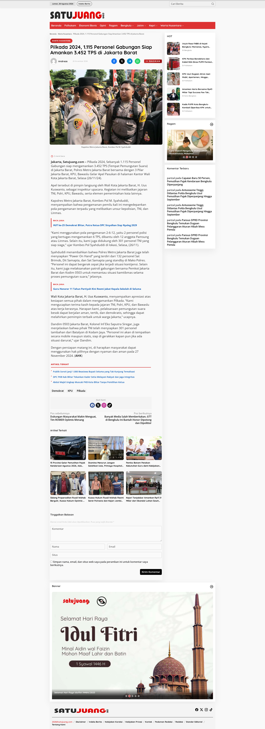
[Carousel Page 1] (184, 157)
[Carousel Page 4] (193, 157)
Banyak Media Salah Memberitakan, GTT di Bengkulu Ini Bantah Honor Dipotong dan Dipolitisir (128, 418)
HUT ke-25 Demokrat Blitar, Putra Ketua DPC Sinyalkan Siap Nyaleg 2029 (95, 225)
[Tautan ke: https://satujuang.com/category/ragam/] (211, 124)
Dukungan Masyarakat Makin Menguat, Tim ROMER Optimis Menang (73, 416)
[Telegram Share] (129, 61)
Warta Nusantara (65, 34)
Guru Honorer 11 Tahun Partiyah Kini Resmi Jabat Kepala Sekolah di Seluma (97, 288)
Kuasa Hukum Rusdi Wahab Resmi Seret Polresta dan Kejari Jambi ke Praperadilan (106, 499)
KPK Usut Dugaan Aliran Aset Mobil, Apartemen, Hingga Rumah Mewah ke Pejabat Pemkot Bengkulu (196, 76)
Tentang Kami (58, 724)
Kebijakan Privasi (133, 722)
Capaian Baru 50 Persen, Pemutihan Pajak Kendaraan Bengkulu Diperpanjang (189, 181)
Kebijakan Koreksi (113, 722)
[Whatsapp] (137, 61)
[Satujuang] (77, 15)
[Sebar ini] (114, 61)
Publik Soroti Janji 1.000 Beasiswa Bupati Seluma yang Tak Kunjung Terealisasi (94, 371)
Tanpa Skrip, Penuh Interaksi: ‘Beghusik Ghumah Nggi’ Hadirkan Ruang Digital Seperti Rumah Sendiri (189, 152)
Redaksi (179, 722)
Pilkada (81, 390)
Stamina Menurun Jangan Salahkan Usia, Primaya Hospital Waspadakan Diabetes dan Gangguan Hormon (105, 464)
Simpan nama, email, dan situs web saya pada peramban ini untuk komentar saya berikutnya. (99, 563)
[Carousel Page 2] (187, 157)
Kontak (148, 722)
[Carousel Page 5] (196, 157)
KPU (70, 390)
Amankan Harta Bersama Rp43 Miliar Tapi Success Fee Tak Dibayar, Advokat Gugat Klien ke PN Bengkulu (197, 91)
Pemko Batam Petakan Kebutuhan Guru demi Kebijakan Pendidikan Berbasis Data (142, 464)
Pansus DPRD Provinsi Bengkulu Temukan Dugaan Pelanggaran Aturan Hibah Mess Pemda (187, 224)
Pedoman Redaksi (163, 722)
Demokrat (58, 390)
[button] (212, 3)
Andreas (62, 61)
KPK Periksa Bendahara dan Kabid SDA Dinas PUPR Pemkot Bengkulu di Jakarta (197, 61)
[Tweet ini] (122, 61)
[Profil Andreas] (53, 61)
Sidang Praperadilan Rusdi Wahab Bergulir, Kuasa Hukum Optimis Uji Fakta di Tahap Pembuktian (68, 499)
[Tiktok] (109, 405)
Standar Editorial (194, 722)
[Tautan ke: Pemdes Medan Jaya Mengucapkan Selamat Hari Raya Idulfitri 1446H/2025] (132, 645)
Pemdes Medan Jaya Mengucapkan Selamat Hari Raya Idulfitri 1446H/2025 (93, 692)
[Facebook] (92, 405)
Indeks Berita (95, 722)
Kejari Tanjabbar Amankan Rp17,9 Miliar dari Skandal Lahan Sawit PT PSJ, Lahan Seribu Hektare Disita (143, 499)
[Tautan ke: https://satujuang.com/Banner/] (211, 587)
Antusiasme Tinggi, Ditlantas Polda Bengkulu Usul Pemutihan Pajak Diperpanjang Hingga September (189, 194)
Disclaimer (81, 722)
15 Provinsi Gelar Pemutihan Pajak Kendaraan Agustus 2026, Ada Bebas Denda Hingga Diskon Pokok (67, 464)
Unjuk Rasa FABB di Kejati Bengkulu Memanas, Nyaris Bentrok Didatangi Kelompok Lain (196, 45)
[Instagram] (104, 405)
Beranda (53, 34)
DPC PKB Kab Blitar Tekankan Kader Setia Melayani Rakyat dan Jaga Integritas (93, 376)
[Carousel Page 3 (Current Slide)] (190, 157)
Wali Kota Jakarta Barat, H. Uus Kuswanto (79, 296)
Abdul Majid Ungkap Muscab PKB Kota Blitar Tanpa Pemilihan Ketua (88, 382)
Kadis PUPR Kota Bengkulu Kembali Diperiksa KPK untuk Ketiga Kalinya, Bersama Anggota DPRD (196, 106)
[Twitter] (98, 405)
